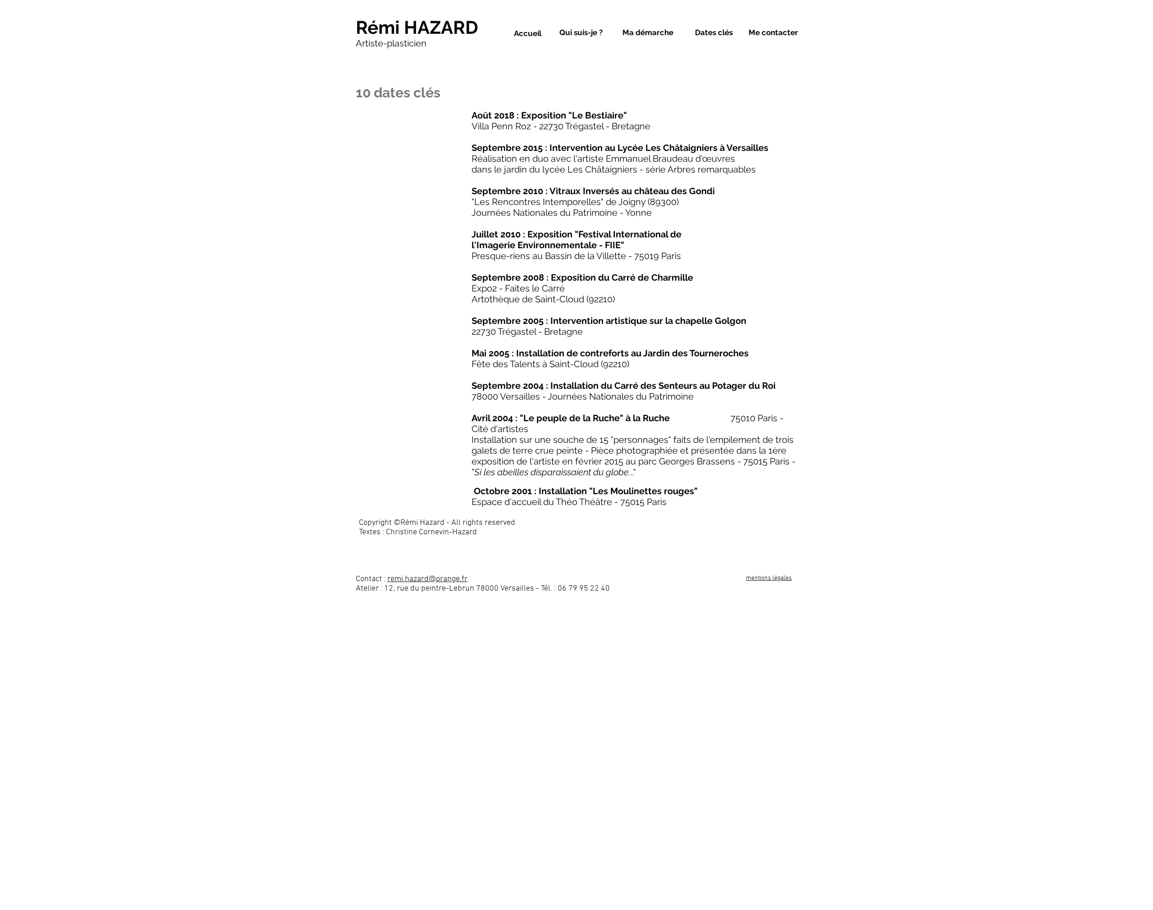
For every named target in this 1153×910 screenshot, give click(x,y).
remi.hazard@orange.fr (427, 579)
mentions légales (769, 578)
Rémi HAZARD (417, 27)
